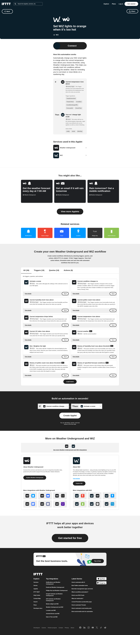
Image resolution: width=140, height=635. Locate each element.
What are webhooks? (77, 598)
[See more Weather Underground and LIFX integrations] (60, 503)
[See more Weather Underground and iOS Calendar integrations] (45, 503)
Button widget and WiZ (52, 603)
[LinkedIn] (84, 628)
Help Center (37, 595)
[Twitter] (97, 628)
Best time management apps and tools (82, 588)
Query (80, 333)
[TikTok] (101, 628)
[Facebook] (80, 628)
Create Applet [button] (70, 415)
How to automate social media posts (82, 608)
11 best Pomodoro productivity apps (82, 601)
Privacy (67, 627)
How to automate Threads (79, 605)
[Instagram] (88, 628)
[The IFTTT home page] (6, 4)
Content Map (37, 598)
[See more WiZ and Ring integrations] (109, 503)
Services (36, 582)
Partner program (52, 627)
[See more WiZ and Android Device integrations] (80, 503)
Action (33, 283)
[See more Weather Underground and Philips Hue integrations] (60, 495)
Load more (70, 381)
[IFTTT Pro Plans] (90, 331)
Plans (114, 4)
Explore (106, 4)
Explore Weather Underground (34, 477)
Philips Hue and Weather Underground (56, 590)
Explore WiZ (79, 483)
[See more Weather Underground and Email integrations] (45, 495)
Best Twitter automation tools (80, 585)
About (72, 627)
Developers (37, 627)
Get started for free (70, 538)
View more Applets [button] (70, 211)
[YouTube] (92, 628)
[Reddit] (105, 628)
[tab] (26, 270)
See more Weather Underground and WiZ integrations (70, 450)
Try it (65, 293)
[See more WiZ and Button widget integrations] (80, 495)
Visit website (76, 478)
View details (28, 293)
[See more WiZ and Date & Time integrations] (95, 503)
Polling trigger (82, 283)
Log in (121, 4)
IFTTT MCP (37, 592)
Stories (35, 585)
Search (35, 601)
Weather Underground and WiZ (54, 607)
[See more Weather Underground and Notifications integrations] (30, 495)
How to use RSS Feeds (78, 595)
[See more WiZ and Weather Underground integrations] (95, 495)
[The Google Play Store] (101, 583)
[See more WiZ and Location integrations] (109, 495)
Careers (44, 627)
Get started (131, 4)
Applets (36, 588)
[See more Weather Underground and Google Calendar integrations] (30, 503)
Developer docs (38, 608)
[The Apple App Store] (101, 579)
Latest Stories (77, 579)
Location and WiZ (51, 610)
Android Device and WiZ (52, 613)
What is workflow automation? (80, 592)
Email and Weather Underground (55, 587)
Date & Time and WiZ (52, 616)
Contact (61, 627)
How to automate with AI (78, 582)
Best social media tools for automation (82, 611)
